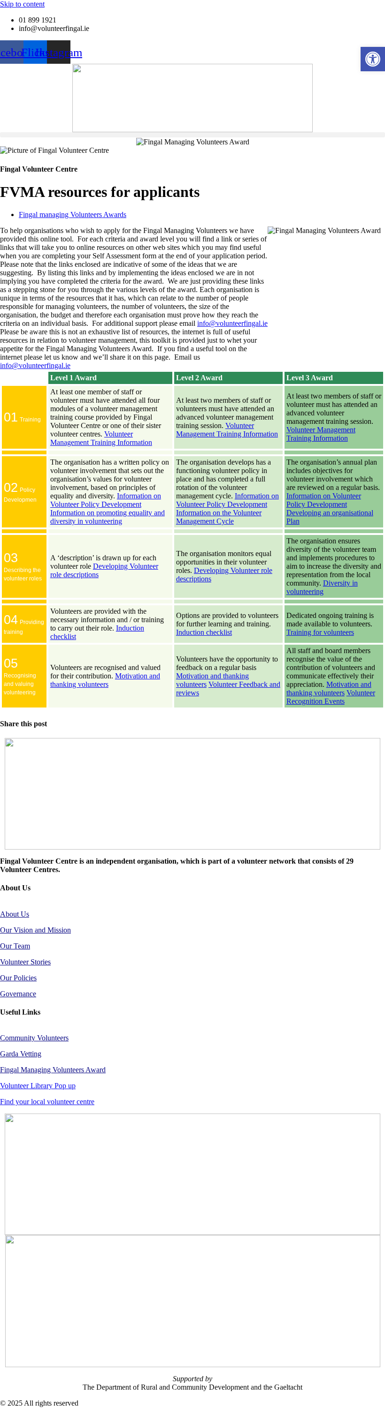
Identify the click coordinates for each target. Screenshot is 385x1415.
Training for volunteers (320, 632)
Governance (18, 994)
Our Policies (18, 978)
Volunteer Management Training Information (101, 438)
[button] (192, 134)
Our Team (15, 946)
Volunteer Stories (25, 962)
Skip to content (22, 4)
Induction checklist (204, 632)
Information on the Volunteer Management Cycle (219, 517)
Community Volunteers (34, 1038)
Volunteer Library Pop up (38, 1086)
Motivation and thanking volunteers (105, 680)
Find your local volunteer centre (47, 1102)
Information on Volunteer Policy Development (105, 500)
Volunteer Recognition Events (330, 697)
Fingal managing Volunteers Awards (72, 214)
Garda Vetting (20, 1054)
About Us (14, 914)
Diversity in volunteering (322, 587)
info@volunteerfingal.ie (232, 323)
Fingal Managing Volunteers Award (53, 1070)
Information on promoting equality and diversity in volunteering (107, 517)
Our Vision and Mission (35, 930)
